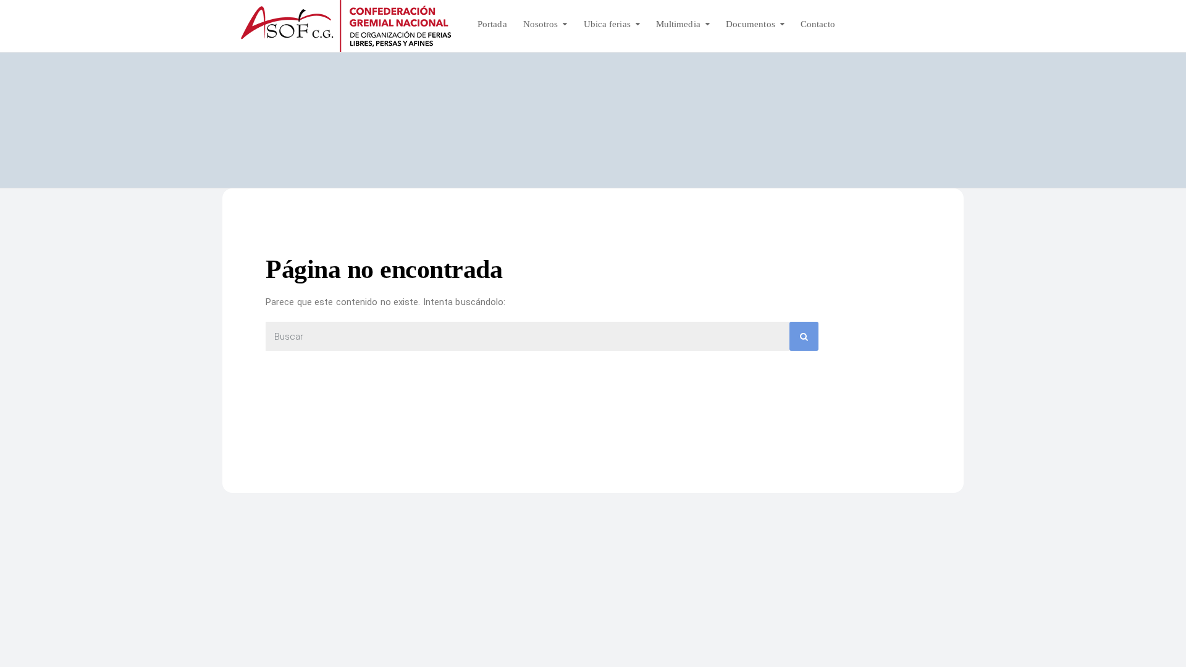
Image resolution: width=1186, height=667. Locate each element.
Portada (492, 24)
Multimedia (678, 24)
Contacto (818, 24)
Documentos (750, 24)
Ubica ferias (607, 24)
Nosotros (540, 24)
